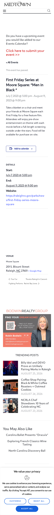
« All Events (12, 62)
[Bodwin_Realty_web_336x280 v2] (27, 309)
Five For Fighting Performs (16, 281)
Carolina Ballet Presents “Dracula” (27, 435)
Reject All (39, 501)
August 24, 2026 (31, 394)
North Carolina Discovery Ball (27, 451)
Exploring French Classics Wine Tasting (27, 443)
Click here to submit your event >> (25, 53)
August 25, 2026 (31, 373)
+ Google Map (34, 271)
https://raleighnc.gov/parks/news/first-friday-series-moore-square (25, 200)
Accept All (27, 509)
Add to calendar (21, 149)
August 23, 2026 (31, 411)
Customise (15, 501)
